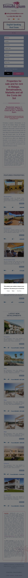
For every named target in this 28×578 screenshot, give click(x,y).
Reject (13, 291)
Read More (19, 291)
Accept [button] (8, 291)
